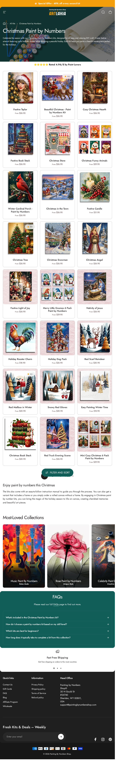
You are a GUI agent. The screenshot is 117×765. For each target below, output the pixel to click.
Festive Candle (94, 208)
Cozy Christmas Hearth (94, 109)
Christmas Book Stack (20, 455)
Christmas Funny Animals (94, 160)
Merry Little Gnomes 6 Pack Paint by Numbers (57, 309)
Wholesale (7, 706)
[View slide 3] (61, 668)
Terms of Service (39, 693)
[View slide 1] (54, 668)
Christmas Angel (94, 260)
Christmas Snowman (57, 260)
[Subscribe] (61, 737)
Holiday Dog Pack (57, 359)
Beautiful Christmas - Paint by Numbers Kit (57, 111)
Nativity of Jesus (94, 308)
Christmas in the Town (57, 208)
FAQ (5, 693)
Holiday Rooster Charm (20, 359)
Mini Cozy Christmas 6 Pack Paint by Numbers (94, 457)
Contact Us (7, 684)
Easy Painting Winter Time (94, 407)
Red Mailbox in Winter (20, 407)
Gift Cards (7, 689)
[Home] (4, 23)
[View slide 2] (57, 668)
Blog (5, 697)
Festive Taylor (20, 109)
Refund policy (38, 697)
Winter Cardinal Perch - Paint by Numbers (20, 210)
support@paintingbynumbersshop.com (78, 704)
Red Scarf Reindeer (94, 359)
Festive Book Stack (20, 160)
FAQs (56, 604)
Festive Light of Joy (20, 308)
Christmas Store (57, 160)
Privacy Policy (37, 684)
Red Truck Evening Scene (57, 455)
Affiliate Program (10, 702)
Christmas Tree (20, 260)
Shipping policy (38, 689)
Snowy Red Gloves (57, 407)
